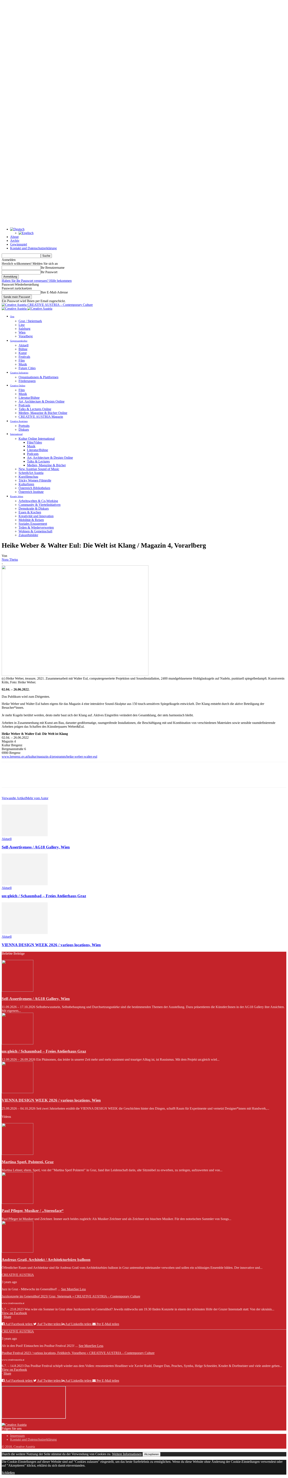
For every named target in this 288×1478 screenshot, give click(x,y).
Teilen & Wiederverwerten (36, 527)
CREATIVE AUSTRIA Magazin (41, 416)
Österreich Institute (31, 492)
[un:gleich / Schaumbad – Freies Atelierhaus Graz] (25, 884)
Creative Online (17, 385)
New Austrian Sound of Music (39, 469)
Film (22, 360)
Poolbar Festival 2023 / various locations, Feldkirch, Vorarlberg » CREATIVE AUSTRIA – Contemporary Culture (78, 1353)
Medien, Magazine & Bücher (46, 465)
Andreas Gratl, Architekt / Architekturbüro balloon (46, 1259)
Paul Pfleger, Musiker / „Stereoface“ (33, 1210)
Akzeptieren (151, 1454)
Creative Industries (19, 372)
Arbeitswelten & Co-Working (38, 501)
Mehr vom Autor (37, 798)
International (16, 434)
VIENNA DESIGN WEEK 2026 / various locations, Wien (51, 945)
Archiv (14, 240)
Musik (23, 364)
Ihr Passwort (49, 272)
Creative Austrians (19, 421)
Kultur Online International (37, 438)
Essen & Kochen (30, 512)
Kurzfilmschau (28, 476)
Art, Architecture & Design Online (42, 401)
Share (7, 1317)
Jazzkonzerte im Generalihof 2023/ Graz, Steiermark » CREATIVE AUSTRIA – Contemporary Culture (71, 1296)
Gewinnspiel (18, 244)
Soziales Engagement (33, 523)
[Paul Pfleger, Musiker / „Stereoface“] (17, 1202)
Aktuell (23, 345)
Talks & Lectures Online (35, 409)
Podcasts (24, 405)
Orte (12, 316)
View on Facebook (14, 1313)
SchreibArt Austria (31, 473)
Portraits (24, 426)
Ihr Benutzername (53, 267)
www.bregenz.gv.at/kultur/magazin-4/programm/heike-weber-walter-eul (49, 756)
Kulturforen (26, 484)
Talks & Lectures (38, 461)
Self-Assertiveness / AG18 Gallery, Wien (36, 847)
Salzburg (24, 328)
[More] (69, 778)
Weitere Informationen (127, 1454)
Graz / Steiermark (30, 321)
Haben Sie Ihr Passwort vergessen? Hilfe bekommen (37, 280)
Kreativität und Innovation (36, 516)
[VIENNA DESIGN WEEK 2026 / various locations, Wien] (25, 933)
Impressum (17, 1435)
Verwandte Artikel (14, 798)
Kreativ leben (16, 496)
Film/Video (34, 442)
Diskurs (24, 429)
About (14, 237)
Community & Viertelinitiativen (40, 504)
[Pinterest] (39, 778)
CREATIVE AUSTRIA (18, 1275)
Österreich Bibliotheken (34, 488)
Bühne (23, 349)
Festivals (24, 356)
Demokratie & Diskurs (34, 508)
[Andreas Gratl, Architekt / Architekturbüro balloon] (17, 1251)
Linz (22, 325)
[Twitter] (24, 778)
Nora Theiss (10, 559)
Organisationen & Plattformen (38, 377)
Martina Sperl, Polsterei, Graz (28, 1162)
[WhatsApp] (54, 778)
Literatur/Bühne (29, 397)
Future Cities (27, 368)
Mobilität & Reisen (31, 520)
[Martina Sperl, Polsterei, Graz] (17, 1153)
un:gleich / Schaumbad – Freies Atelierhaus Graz (44, 896)
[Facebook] (9, 778)
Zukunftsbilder (28, 535)
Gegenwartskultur (18, 340)
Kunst (23, 353)
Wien (22, 332)
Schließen (8, 1472)
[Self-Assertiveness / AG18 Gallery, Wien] (25, 835)
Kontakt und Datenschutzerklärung (33, 248)
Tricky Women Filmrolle (35, 480)
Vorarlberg (26, 336)
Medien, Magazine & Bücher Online (43, 413)
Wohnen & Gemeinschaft (35, 531)
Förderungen (27, 381)
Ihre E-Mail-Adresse (54, 292)
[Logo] (14, 308)
